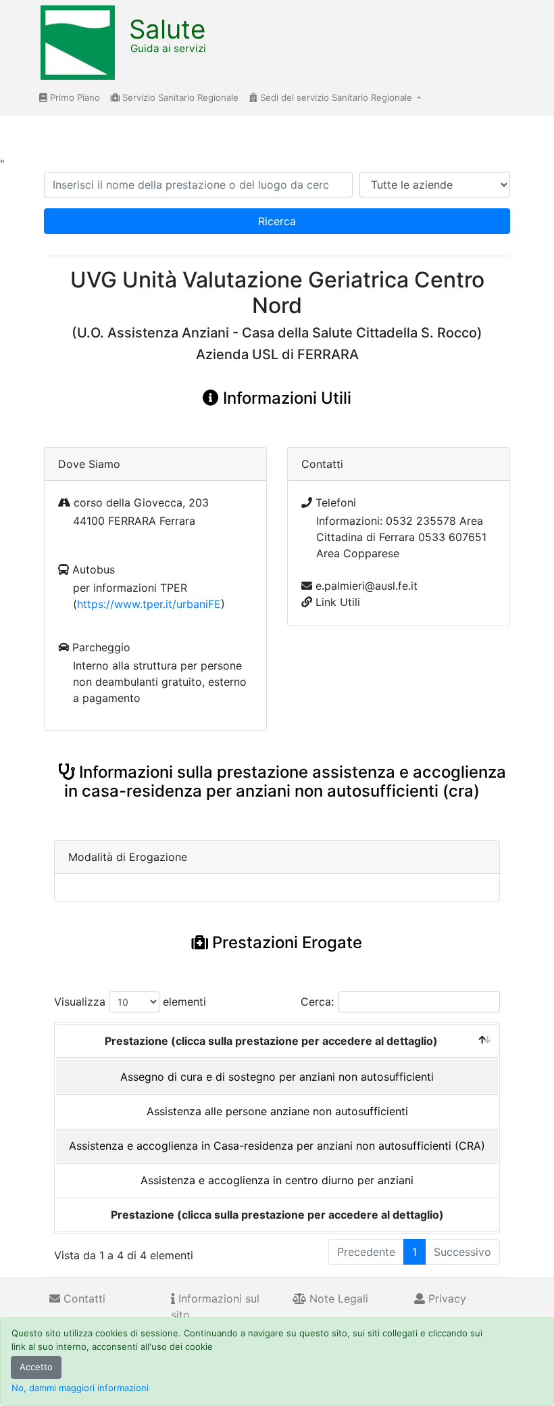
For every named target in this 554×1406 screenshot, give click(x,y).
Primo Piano (73, 97)
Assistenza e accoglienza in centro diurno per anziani (277, 1180)
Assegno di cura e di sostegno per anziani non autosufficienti (277, 1076)
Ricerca (277, 221)
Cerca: (317, 1001)
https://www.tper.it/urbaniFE (149, 604)
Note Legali (337, 1298)
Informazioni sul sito (215, 1306)
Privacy (445, 1298)
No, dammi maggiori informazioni (80, 1387)
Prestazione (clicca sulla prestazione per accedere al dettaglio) (271, 1041)
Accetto (36, 1366)
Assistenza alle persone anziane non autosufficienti (277, 1111)
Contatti (82, 1298)
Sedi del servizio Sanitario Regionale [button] (336, 97)
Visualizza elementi (130, 1001)
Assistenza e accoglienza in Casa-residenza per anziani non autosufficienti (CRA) (277, 1145)
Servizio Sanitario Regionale (179, 97)
